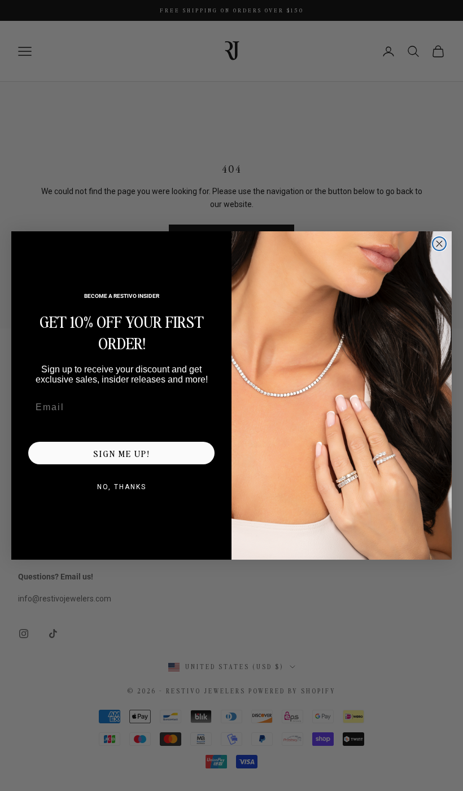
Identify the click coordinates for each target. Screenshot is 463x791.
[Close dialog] (439, 244)
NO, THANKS (121, 487)
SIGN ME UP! (121, 453)
